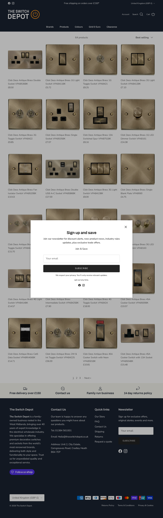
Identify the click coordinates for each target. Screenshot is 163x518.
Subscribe (81, 268)
